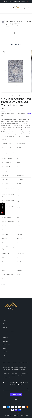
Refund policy (18, 413)
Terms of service (8, 415)
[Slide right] (19, 95)
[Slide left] (12, 95)
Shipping (3, 110)
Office (4, 355)
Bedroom (5, 341)
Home (4, 320)
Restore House (11, 413)
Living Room (6, 352)
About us (5, 324)
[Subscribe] (27, 389)
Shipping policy (16, 415)
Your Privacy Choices (8, 331)
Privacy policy (25, 413)
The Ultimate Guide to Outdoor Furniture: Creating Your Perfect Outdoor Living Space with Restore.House (15, 375)
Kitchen (5, 348)
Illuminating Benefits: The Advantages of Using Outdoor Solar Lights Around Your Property (14, 368)
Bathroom (5, 337)
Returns (5, 327)
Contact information (25, 415)
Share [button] (4, 284)
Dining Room (6, 344)
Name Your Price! (16, 44)
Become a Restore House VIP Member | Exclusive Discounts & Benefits (15, 363)
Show (2, 209)
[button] (3, 8)
